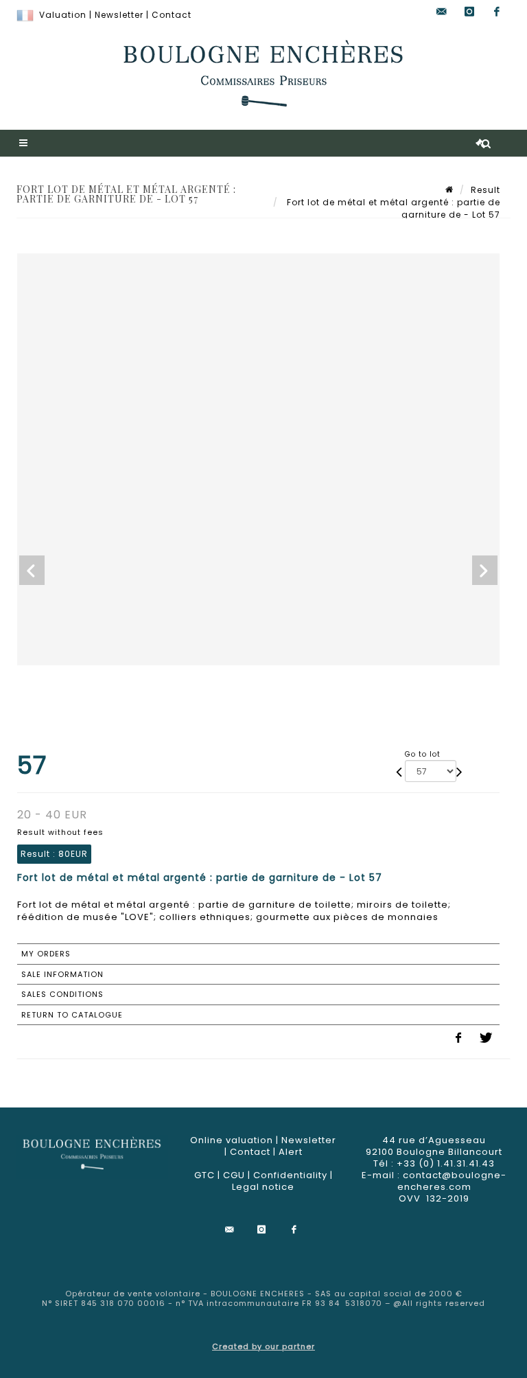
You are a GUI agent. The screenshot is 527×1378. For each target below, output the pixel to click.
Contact (171, 15)
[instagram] (469, 12)
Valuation (62, 15)
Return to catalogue (72, 1014)
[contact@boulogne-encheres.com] (442, 12)
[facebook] (497, 12)
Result (485, 190)
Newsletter (119, 15)
